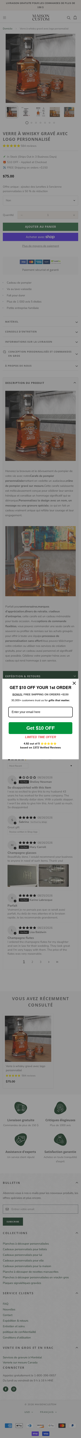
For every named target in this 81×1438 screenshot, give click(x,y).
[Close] (74, 683)
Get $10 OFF (40, 728)
